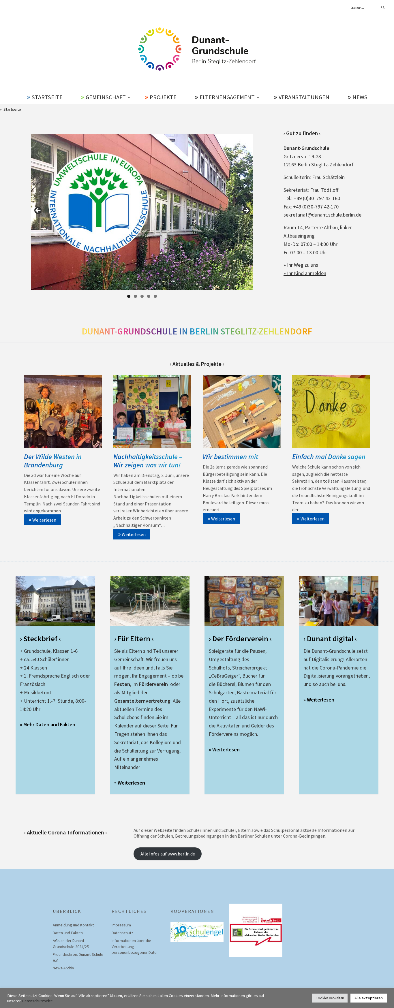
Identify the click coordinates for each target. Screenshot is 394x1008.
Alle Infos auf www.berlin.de (167, 854)
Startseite (47, 97)
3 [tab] (142, 296)
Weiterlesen (44, 520)
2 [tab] (135, 296)
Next (246, 210)
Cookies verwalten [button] (330, 998)
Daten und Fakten (68, 932)
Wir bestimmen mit (230, 456)
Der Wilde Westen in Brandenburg (53, 460)
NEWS (359, 97)
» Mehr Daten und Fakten (47, 724)
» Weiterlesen (129, 782)
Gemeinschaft (106, 97)
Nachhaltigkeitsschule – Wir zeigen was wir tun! (147, 460)
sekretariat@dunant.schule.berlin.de (322, 214)
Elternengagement (227, 97)
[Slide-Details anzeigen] (142, 212)
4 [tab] (148, 296)
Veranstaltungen (304, 97)
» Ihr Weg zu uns (301, 265)
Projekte (163, 97)
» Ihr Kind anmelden (305, 273)
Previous (38, 210)
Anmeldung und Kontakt (73, 925)
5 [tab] (155, 296)
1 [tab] (128, 296)
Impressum (121, 925)
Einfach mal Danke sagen (328, 456)
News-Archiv (63, 968)
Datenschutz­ (122, 932)
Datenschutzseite (37, 1000)
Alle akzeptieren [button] (368, 998)
